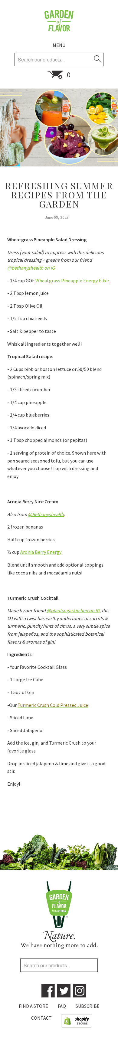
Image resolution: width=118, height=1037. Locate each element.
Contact (41, 1018)
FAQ (62, 1006)
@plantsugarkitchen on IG (73, 610)
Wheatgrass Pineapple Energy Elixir (72, 281)
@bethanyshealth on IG (31, 268)
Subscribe (88, 1006)
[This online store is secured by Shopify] (76, 1022)
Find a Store (33, 1006)
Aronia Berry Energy (40, 552)
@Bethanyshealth (46, 514)
